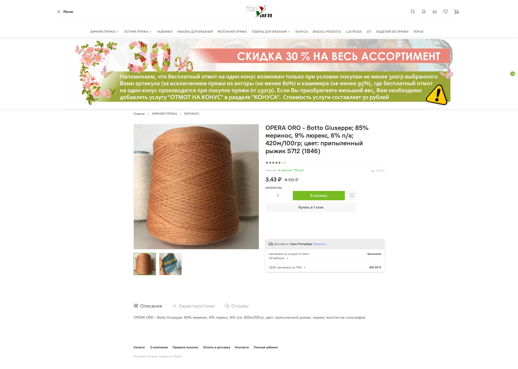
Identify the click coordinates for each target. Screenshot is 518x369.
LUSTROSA (354, 32)
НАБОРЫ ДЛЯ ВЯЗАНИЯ (195, 32)
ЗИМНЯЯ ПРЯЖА (102, 32)
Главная (139, 114)
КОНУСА (301, 32)
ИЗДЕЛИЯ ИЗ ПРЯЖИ (392, 32)
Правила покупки (185, 347)
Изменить (320, 244)
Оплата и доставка (216, 347)
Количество (273, 187)
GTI (369, 32)
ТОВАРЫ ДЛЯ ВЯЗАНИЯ (269, 32)
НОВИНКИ (164, 32)
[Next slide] (252, 187)
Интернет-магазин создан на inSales (158, 356)
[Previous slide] (140, 187)
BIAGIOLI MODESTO (327, 32)
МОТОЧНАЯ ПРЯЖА (232, 32)
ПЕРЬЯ (418, 32)
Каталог (139, 347)
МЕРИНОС (192, 114)
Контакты (242, 347)
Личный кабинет (266, 347)
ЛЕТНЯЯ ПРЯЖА (136, 32)
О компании (159, 347)
